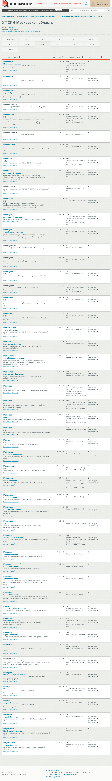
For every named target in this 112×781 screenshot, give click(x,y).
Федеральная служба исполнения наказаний (62, 16)
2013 (43, 44)
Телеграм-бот (41, 4)
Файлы (10, 39)
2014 (26, 44)
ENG (86, 3)
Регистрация (105, 3)
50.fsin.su (10, 28)
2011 (75, 44)
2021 (26, 39)
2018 (59, 39)
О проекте (53, 4)
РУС (86, 5)
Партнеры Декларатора (54, 777)
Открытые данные (52, 770)
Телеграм (77, 4)
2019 (43, 39)
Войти (99, 3)
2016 (91, 39)
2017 (75, 39)
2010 (91, 44)
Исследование (65, 4)
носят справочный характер (66, 774)
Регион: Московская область (91, 16)
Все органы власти (9, 16)
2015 (10, 44)
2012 (59, 44)
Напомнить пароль (103, 4)
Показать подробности (10, 70)
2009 (10, 49)
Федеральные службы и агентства (31, 16)
